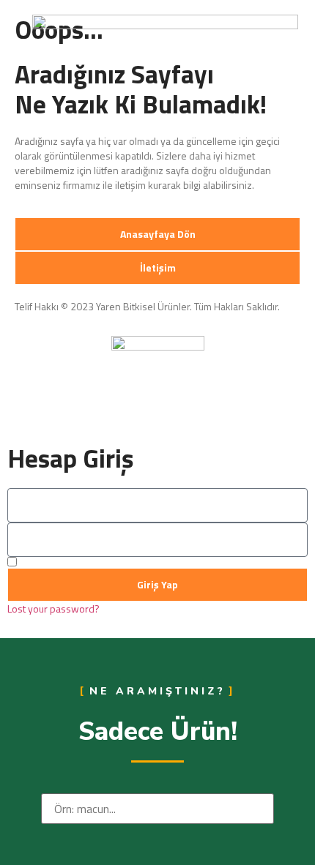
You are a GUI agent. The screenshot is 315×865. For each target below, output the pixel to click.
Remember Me (51, 562)
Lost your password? (53, 609)
